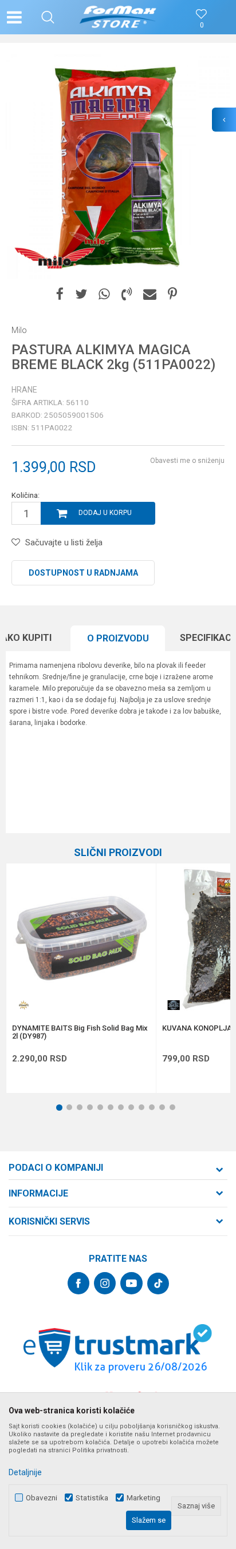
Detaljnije (25, 1472)
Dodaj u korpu (105, 513)
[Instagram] (105, 1283)
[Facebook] (60, 294)
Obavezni (41, 1497)
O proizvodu (118, 638)
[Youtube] (131, 1283)
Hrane (24, 389)
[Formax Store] (118, 17)
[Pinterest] (172, 294)
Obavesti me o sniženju (187, 461)
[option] (118, 166)
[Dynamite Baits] (23, 1005)
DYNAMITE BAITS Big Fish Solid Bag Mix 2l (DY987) (80, 1032)
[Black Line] (173, 1005)
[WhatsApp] (104, 294)
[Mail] (149, 294)
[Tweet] (81, 294)
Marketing (143, 1497)
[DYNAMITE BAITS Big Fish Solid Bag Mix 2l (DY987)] (81, 938)
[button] (48, 17)
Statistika (92, 1497)
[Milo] (54, 258)
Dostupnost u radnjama (83, 572)
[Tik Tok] (158, 1283)
